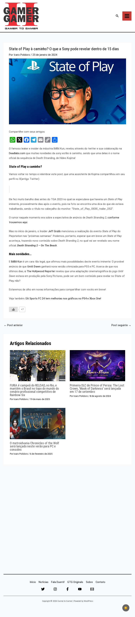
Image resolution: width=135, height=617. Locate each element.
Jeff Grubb (54, 231)
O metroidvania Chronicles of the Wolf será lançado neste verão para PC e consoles (34, 446)
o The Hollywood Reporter (39, 271)
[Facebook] (67, 589)
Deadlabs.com (17, 153)
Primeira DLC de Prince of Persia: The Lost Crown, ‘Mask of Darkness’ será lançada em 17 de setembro (97, 388)
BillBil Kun (16, 261)
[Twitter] (43, 589)
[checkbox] (125, 607)
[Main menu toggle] (126, 16)
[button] (117, 16)
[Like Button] (13, 309)
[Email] (92, 589)
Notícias (43, 582)
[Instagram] (55, 589)
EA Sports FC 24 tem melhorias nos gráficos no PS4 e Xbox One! (63, 298)
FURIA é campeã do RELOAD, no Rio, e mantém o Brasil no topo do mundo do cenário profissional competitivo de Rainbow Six (34, 390)
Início (33, 582)
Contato (100, 582)
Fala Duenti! (58, 582)
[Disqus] (67, 518)
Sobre (89, 582)
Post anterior (13, 325)
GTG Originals (75, 582)
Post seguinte (121, 325)
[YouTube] (80, 589)
